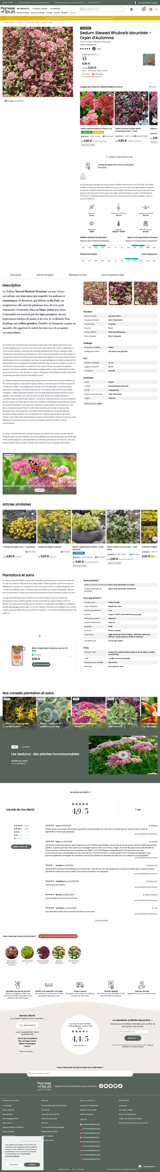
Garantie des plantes (50, 1114)
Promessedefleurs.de (91, 1128)
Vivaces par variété (32, 22)
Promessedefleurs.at (91, 1141)
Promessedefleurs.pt (91, 1146)
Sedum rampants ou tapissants (43, 962)
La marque (55, 8)
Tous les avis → (80, 1045)
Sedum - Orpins (47, 22)
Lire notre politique (12, 1156)
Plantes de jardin (23, 12)
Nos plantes (8, 1114)
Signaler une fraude (88, 1110)
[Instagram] (101, 1086)
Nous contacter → (27, 1051)
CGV (73, 1169)
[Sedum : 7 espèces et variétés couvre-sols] (54, 714)
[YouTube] (115, 1086)
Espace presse (9, 1136)
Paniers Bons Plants (49, 1131)
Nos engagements (10, 1118)
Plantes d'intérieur (38, 12)
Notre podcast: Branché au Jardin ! (134, 1123)
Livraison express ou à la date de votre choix (34, 2)
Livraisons (45, 1110)
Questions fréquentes (89, 1105)
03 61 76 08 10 (29, 1025)
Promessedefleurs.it (90, 1137)
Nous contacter (86, 1114)
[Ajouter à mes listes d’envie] (110, 95)
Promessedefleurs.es (91, 1133)
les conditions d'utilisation (137, 1046)
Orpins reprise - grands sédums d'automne (11, 963)
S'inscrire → (133, 1038)
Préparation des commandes (54, 1105)
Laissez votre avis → (21, 846)
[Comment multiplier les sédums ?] (89, 714)
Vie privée (81, 1169)
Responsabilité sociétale (13, 1127)
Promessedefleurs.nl (91, 1150)
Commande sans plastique (52, 1127)
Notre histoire (8, 1110)
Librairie (57, 12)
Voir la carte (137, 614)
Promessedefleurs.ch (91, 1159)
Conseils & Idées (126, 1110)
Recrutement (8, 1131)
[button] (131, 9)
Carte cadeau (47, 1136)
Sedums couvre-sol (27, 962)
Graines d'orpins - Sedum (74, 962)
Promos (72, 12)
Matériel (64, 12)
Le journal (123, 1105)
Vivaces (20, 22)
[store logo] (8, 10)
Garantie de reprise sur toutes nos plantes (68, 2)
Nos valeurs (7, 1123)
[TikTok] (120, 1086)
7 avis (99, 49)
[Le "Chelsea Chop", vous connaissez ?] (123, 714)
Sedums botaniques (59, 962)
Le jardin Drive (47, 1140)
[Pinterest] (110, 1086)
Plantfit (44, 1123)
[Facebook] (106, 1086)
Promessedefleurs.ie (90, 1124)
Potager (49, 12)
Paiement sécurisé (49, 1118)
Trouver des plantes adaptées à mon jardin (59, 936)
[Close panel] (42, 1138)
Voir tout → (153, 87)
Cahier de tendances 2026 (130, 1118)
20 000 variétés (8, 2)
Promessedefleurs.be (91, 1155)
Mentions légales (64, 1169)
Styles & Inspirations (127, 1114)
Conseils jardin (39, 8)
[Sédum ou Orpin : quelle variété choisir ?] (19, 714)
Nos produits (23, 8)
